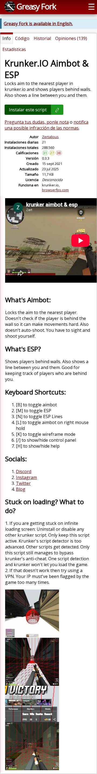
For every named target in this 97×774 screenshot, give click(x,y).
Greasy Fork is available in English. (38, 24)
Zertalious (50, 136)
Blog (20, 489)
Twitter (23, 483)
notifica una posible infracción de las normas (46, 125)
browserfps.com (55, 189)
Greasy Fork (36, 6)
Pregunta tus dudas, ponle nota (37, 122)
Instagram (26, 477)
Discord (23, 471)
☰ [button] (91, 6)
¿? (57, 110)
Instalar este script (28, 110)
